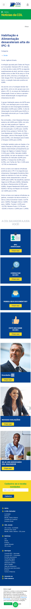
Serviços (7, 551)
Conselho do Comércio (10, 519)
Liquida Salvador (9, 544)
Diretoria (6, 516)
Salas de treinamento (10, 566)
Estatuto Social (8, 521)
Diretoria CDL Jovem (10, 529)
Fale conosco (9, 578)
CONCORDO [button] (8, 603)
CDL (5, 539)
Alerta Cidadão (8, 564)
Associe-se (8, 576)
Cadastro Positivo (9, 561)
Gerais (5, 55)
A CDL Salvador (10, 511)
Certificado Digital (9, 559)
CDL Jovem (8, 525)
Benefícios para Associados (12, 568)
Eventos (6, 542)
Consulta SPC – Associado (11, 553)
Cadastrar (8, 496)
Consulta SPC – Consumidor (12, 555)
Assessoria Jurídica (9, 562)
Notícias (7, 536)
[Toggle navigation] (3, 4)
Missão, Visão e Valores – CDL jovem (14, 531)
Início (6, 508)
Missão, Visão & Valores (11, 517)
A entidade (7, 514)
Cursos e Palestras (9, 571)
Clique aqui (15, 251)
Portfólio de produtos (10, 557)
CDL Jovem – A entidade (11, 528)
